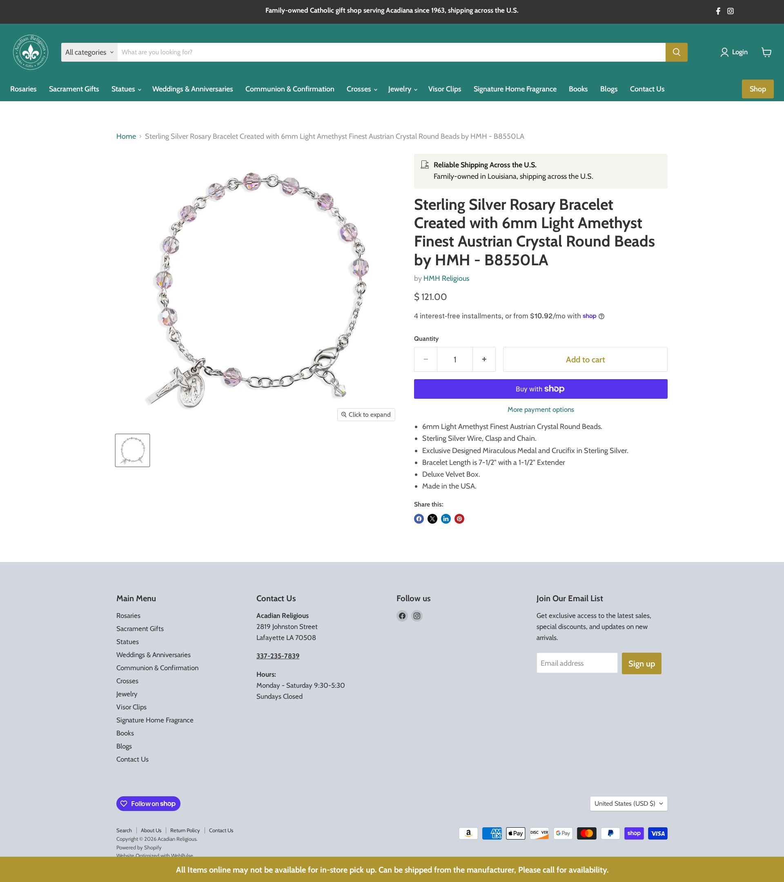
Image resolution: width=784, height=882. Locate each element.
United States (625, 803)
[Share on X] (432, 519)
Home (126, 136)
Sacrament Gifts (74, 88)
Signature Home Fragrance (515, 88)
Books (578, 88)
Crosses (360, 88)
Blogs (609, 88)
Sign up (641, 663)
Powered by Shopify (139, 847)
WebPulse (182, 855)
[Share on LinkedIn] (446, 519)
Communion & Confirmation (289, 88)
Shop (758, 88)
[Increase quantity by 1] (484, 359)
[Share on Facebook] (419, 519)
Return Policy (185, 830)
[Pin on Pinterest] (459, 519)
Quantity (426, 338)
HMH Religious (446, 278)
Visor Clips (444, 88)
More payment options (541, 409)
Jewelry (400, 88)
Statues (124, 88)
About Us (151, 830)
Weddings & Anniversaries (192, 88)
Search (124, 830)
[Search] (677, 52)
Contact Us (647, 88)
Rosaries (23, 88)
